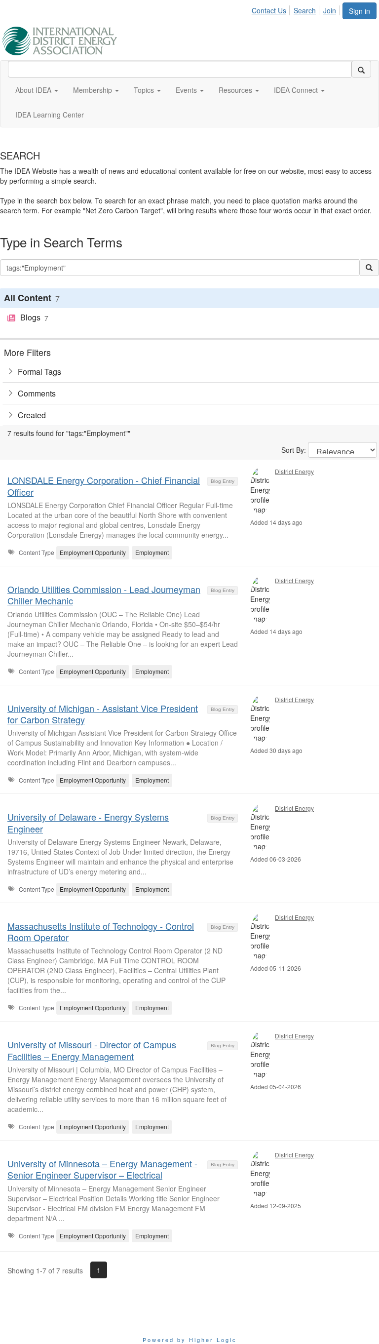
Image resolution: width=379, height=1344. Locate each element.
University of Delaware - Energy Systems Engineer (88, 822)
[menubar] (296, 8)
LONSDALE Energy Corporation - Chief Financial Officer (103, 486)
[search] (361, 69)
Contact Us (269, 10)
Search (305, 10)
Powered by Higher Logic (190, 1340)
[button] (37, 90)
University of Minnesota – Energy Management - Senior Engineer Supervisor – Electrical (102, 1169)
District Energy (294, 471)
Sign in (359, 11)
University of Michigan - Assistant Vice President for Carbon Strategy (102, 714)
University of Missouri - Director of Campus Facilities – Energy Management (91, 1050)
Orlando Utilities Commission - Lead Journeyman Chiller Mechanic (103, 595)
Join (329, 10)
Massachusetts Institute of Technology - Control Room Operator (100, 931)
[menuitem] (272, 8)
